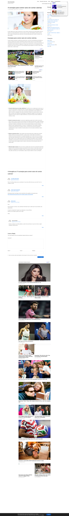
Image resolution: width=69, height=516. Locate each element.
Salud (49, 1)
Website (33, 250)
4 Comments (21, 9)
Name (9, 250)
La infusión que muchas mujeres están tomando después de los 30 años (53, 16)
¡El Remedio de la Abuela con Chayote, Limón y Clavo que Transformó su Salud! (53, 21)
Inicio (38, 1)
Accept (49, 514)
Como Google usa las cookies (47, 3)
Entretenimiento (57, 1)
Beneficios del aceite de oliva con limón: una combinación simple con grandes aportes (53, 29)
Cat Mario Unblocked (15, 178)
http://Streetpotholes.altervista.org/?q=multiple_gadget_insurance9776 (20, 194)
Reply (43, 185)
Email (21, 250)
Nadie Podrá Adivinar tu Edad (52, 24)
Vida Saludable (11, 9)
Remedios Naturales (43, 1)
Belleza (52, 1)
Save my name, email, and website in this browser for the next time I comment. (23, 255)
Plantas (48, 43)
